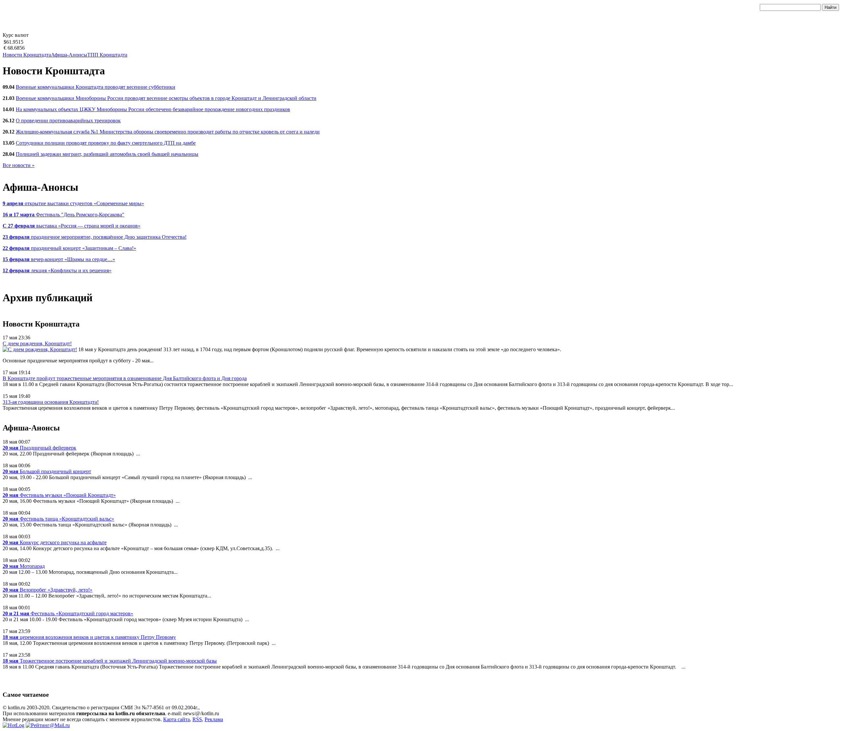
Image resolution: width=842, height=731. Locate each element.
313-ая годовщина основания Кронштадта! (51, 402)
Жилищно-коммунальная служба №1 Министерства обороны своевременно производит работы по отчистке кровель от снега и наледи (168, 131)
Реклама (214, 719)
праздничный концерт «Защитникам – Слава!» (69, 248)
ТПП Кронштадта (107, 55)
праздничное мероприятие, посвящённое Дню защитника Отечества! (94, 237)
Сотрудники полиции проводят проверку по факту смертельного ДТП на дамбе (106, 143)
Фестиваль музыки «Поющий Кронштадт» (59, 495)
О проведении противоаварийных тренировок (68, 120)
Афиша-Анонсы (69, 55)
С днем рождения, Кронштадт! (37, 343)
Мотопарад (24, 566)
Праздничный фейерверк (39, 448)
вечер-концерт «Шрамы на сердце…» (59, 259)
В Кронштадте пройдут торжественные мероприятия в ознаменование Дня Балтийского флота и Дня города (125, 378)
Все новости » (19, 165)
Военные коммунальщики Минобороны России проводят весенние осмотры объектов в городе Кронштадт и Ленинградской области (166, 98)
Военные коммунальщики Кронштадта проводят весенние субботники (95, 87)
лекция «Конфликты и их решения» (57, 270)
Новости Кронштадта (27, 55)
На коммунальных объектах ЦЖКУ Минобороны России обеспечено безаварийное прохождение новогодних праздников (153, 109)
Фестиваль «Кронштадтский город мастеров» (68, 613)
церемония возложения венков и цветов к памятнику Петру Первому (89, 637)
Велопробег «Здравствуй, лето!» (47, 590)
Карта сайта (176, 719)
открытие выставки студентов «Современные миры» (73, 203)
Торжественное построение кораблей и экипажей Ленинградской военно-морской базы (110, 661)
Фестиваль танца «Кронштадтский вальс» (58, 519)
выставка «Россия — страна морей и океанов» (71, 226)
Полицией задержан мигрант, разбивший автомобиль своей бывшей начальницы (107, 154)
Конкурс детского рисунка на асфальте (55, 542)
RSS (197, 719)
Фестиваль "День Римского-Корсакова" (63, 214)
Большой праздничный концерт (47, 471)
